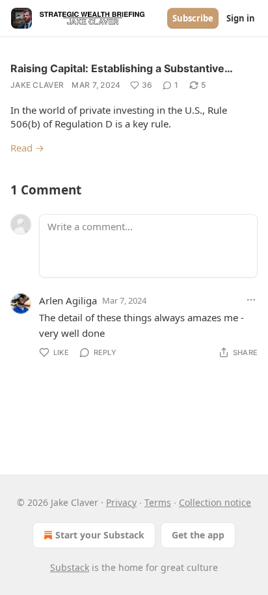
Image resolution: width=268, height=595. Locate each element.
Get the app (198, 535)
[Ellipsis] (251, 299)
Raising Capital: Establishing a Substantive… (121, 68)
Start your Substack (99, 535)
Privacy (121, 502)
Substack (69, 567)
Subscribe (192, 18)
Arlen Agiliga (68, 300)
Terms (157, 502)
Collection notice (215, 502)
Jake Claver (37, 85)
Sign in (240, 18)
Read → (27, 147)
